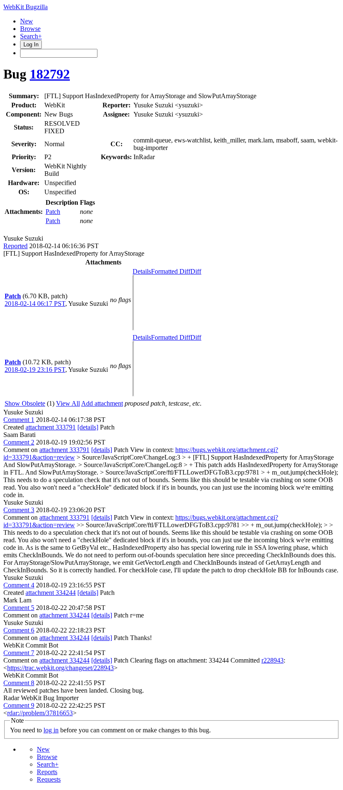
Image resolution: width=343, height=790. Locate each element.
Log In (30, 44)
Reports (47, 771)
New (26, 21)
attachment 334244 (51, 592)
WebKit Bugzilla (25, 6)
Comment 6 (18, 630)
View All (68, 403)
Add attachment (102, 403)
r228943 (272, 660)
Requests (49, 779)
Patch (53, 211)
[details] (87, 427)
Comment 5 (18, 607)
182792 (50, 73)
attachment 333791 (51, 427)
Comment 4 (18, 585)
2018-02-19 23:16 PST (35, 369)
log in (51, 730)
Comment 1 (18, 419)
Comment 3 (18, 509)
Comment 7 (18, 652)
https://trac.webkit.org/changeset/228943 (60, 667)
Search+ (31, 36)
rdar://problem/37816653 (40, 712)
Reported (15, 245)
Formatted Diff (170, 271)
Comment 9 (18, 705)
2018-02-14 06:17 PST (35, 303)
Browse (30, 28)
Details (142, 271)
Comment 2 (18, 442)
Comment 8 (18, 682)
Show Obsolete (25, 403)
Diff (195, 271)
